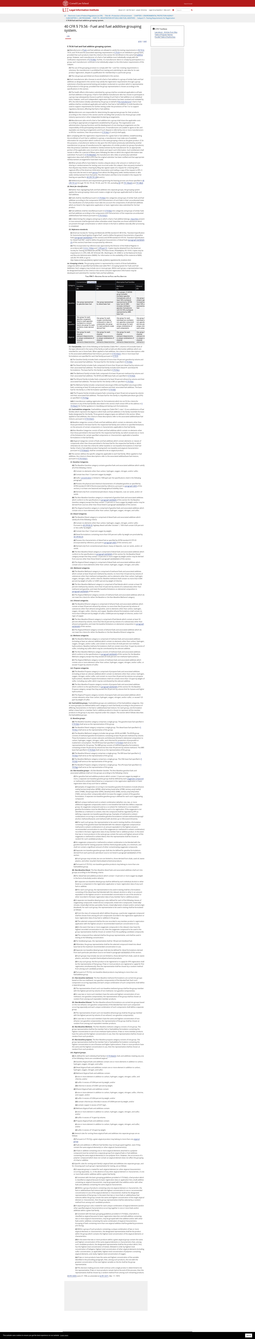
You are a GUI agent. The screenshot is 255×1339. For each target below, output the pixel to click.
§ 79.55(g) (84, 398)
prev (140, 41)
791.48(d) (139, 183)
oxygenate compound (135, 779)
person (95, 172)
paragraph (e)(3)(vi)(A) (109, 687)
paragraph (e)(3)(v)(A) (109, 654)
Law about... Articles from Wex (166, 32)
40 (119, 183)
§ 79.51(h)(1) (102, 215)
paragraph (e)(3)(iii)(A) (80, 591)
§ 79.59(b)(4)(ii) (90, 155)
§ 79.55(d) (131, 376)
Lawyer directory (141, 10)
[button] (191, 10)
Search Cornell (188, 4)
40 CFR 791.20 (92, 177)
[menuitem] (121, 10)
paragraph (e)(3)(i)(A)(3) (83, 238)
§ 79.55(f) (112, 390)
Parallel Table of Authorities (165, 37)
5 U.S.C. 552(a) (88, 248)
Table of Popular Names (164, 35)
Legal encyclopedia (155, 10)
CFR (68, 36)
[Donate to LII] (173, 10)
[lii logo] (85, 10)
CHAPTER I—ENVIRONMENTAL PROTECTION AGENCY (153, 16)
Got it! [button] (249, 1335)
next (145, 41)
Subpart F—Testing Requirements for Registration (156, 18)
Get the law (130, 10)
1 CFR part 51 (102, 248)
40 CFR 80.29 (87, 525)
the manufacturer (124, 102)
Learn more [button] (64, 1335)
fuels (85, 50)
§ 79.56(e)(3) (84, 450)
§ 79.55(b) (128, 362)
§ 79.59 (117, 52)
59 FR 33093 (72, 1276)
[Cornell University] (65, 3)
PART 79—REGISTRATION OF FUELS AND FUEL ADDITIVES (114, 18)
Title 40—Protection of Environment (118, 16)
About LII (121, 10)
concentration (86, 478)
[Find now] (192, 10)
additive (140, 55)
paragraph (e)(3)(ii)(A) (104, 554)
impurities (134, 219)
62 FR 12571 (104, 1276)
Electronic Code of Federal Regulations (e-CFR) (85, 16)
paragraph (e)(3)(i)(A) (109, 500)
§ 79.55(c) (115, 370)
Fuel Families (92, 282)
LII (65, 16)
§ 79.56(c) (105, 132)
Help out (166, 10)
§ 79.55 (115, 356)
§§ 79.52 (141, 50)
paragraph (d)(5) (131, 486)
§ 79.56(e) (101, 198)
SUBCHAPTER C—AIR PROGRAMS (78, 18)
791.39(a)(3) (128, 183)
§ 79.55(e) (129, 381)
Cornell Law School (78, 3)
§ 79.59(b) (92, 60)
